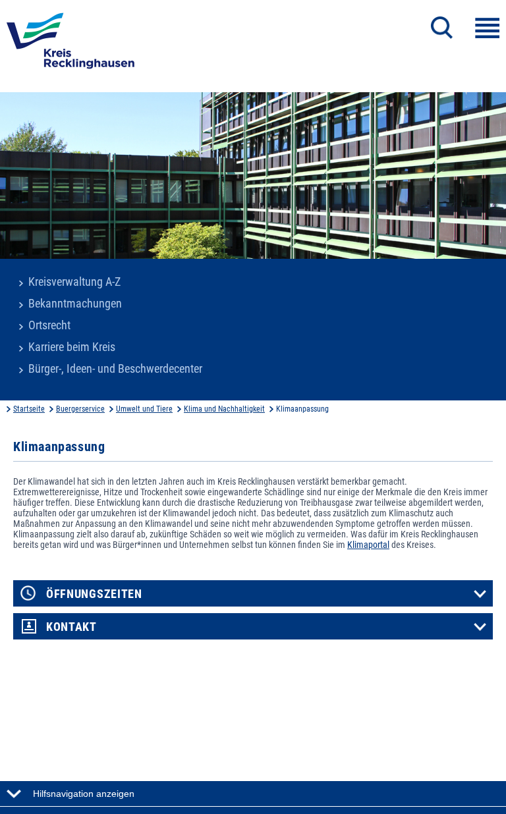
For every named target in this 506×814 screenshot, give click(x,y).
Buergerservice (80, 409)
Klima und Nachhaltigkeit (224, 409)
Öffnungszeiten (94, 594)
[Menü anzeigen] (487, 28)
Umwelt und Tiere (144, 409)
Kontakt (71, 627)
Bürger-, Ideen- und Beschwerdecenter (115, 368)
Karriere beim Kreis (71, 347)
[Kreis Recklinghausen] (70, 45)
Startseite (29, 409)
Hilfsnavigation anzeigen (83, 793)
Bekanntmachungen (75, 303)
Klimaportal (368, 544)
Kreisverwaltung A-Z (74, 281)
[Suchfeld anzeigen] (442, 27)
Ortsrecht (49, 325)
